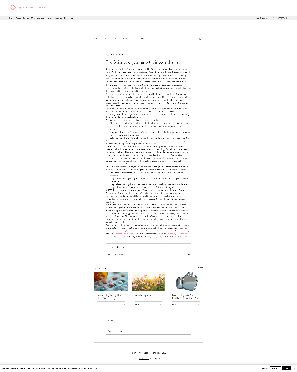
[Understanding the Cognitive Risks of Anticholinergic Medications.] (111, 281)
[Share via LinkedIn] (118, 247)
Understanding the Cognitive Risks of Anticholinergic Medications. (109, 297)
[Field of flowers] (148, 281)
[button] (200, 39)
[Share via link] (124, 247)
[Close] (294, 368)
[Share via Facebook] (107, 247)
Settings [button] (265, 368)
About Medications (112, 39)
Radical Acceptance (143, 295)
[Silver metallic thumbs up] (186, 281)
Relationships (128, 39)
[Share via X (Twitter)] (112, 247)
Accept (286, 368)
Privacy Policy (92, 368)
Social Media (142, 39)
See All (200, 267)
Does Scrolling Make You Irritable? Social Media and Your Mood (185, 297)
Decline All (275, 368)
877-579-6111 (283, 18)
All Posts (97, 39)
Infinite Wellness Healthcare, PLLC (149, 352)
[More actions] (190, 54)
